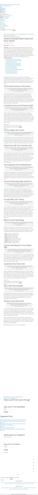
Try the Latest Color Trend (11, 61)
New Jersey (10, 487)
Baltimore (17, 487)
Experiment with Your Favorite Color (13, 63)
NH (7, 483)
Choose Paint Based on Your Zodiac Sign (14, 69)
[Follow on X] (7, 456)
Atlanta (14, 487)
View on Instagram (8, 436)
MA (28, 482)
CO (5, 482)
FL (12, 482)
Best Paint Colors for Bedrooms (6, 425)
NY (12, 483)
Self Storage (2, 20)
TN (24, 483)
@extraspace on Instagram (14, 435)
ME (25, 482)
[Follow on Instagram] (10, 402)
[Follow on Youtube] (18, 456)
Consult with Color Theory (11, 66)
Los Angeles (25, 487)
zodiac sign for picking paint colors (13, 256)
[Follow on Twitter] (8, 402)
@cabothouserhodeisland (20, 91)
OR (18, 483)
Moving (1, 22)
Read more (2, 422)
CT (7, 482)
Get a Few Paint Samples (12, 72)
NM (10, 483)
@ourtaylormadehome (20, 290)
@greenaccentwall (20, 204)
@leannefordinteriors (20, 135)
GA (13, 482)
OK (17, 483)
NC (13, 483)
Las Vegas (6, 487)
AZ (2, 482)
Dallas (35, 487)
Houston (32, 487)
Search (1, 15)
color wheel (8, 207)
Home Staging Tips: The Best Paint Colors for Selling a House (12, 421)
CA (4, 482)
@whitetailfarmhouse (20, 186)
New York (20, 487)
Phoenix (29, 487)
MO (35, 482)
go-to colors (9, 142)
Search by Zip (6, 127)
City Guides (2, 23)
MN (31, 482)
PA (20, 483)
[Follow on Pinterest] (13, 402)
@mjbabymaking (20, 150)
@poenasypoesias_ (20, 169)
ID (16, 482)
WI (32, 483)
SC (23, 483)
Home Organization (4, 26)
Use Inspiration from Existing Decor (13, 64)
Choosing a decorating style (9, 189)
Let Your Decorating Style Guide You (13, 65)
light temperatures (15, 117)
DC (10, 482)
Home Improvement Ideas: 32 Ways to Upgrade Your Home (12, 429)
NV (5, 483)
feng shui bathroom (13, 195)
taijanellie (20, 268)
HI (15, 482)
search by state (6, 16)
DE (9, 482)
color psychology (23, 228)
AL (1, 482)
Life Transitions (3, 24)
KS (20, 482)
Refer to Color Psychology (11, 68)
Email (5, 408)
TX (26, 483)
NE (36, 482)
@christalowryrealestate (20, 110)
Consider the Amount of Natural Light (14, 60)
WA (31, 483)
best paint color (8, 82)
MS (33, 482)
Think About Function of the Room (13, 59)
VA (29, 483)
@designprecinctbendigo (20, 306)
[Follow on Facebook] (5, 402)
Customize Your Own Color (12, 70)
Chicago (3, 487)
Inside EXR (2, 27)
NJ (9, 483)
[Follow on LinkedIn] (15, 456)
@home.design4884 (20, 252)
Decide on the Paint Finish (12, 73)
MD (26, 482)
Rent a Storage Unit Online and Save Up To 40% (10, 4)
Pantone (18, 139)
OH (15, 483)
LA (23, 482)
